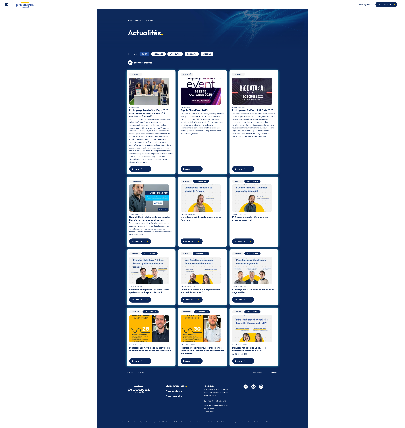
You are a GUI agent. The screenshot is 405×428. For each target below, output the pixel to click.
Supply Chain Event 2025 (194, 110)
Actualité (158, 54)
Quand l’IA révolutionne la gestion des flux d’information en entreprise (149, 218)
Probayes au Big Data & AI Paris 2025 (252, 110)
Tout (144, 54)
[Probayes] (139, 390)
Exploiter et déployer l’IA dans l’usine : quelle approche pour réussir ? (149, 291)
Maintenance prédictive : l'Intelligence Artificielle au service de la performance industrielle (202, 350)
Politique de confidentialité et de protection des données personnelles (220, 422)
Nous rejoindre (365, 4)
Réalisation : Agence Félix (274, 422)
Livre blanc (175, 54)
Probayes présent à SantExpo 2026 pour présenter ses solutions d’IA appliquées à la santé (148, 113)
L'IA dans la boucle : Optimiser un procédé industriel (250, 218)
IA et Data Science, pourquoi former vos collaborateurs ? (200, 291)
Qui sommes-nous (176, 386)
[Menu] (6, 4)
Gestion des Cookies (255, 422)
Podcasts (191, 54)
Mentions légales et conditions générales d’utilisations (152, 422)
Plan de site (126, 422)
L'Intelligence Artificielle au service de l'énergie (201, 218)
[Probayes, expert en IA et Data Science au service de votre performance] (25, 4)
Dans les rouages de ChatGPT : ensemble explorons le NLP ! (249, 349)
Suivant (274, 372)
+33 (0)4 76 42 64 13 (215, 401)
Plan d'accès (209, 395)
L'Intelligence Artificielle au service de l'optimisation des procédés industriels (150, 349)
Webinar (207, 54)
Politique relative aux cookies (183, 422)
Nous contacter (385, 4)
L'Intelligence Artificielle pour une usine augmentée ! (253, 291)
